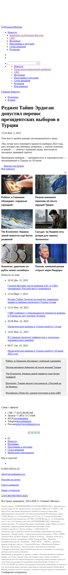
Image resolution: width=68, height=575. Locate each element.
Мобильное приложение (21, 452)
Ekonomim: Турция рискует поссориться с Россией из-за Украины (34, 385)
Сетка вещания (17, 46)
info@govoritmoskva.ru (28, 424)
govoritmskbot (21, 418)
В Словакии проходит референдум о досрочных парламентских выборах (33, 338)
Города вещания (10, 485)
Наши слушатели (10, 490)
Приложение (21, 86)
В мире (11, 100)
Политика (13, 97)
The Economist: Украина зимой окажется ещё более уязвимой (33, 375)
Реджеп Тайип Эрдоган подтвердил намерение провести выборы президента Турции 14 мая (33, 300)
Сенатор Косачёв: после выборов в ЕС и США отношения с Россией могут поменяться (33, 287)
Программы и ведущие (21, 43)
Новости (12, 32)
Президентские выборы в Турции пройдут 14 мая (34, 326)
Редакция (14, 49)
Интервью (15, 41)
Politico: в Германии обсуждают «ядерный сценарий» (33, 361)
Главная (5, 91)
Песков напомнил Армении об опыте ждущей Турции (33, 367)
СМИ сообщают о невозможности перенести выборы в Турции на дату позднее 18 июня (36, 314)
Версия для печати (14, 166)
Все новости (8, 168)
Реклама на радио (10, 479)
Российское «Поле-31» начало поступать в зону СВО (33, 393)
